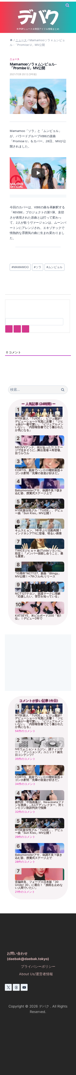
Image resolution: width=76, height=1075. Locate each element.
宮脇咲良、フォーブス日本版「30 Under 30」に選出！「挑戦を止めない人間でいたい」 (39, 884)
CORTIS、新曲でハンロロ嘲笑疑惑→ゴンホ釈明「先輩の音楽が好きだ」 (39, 472)
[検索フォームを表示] (67, 5)
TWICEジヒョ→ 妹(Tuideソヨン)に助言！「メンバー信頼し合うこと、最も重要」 (39, 553)
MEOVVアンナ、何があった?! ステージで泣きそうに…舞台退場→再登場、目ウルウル (39, 450)
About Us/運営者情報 (36, 974)
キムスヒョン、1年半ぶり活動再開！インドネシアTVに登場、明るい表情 (38, 532)
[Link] (25, 328)
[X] (8, 987)
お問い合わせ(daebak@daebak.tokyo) (28, 956)
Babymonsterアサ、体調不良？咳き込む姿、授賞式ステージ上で (38, 492)
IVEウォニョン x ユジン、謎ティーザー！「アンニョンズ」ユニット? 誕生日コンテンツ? (39, 752)
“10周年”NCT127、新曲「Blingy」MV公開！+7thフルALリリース (38, 575)
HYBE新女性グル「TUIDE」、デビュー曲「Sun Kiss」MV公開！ (39, 512)
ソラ (37, 267)
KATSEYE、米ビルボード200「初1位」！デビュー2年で (38, 617)
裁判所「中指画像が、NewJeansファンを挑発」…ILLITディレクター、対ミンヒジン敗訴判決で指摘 (39, 804)
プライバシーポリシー (38, 966)
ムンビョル (54, 267)
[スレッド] (16, 987)
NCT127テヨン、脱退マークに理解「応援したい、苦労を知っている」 (37, 595)
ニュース (14, 59)
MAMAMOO (20, 267)
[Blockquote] (17, 328)
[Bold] (9, 328)
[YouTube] (24, 987)
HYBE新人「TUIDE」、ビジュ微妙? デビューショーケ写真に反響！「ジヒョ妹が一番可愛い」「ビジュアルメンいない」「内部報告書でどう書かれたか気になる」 (39, 424)
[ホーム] (11, 40)
